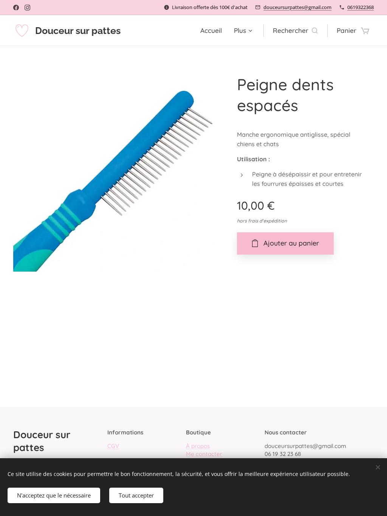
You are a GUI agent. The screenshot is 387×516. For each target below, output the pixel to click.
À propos (198, 446)
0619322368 (360, 7)
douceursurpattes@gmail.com (297, 7)
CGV (113, 446)
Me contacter (204, 453)
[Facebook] (16, 7)
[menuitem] (213, 30)
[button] (295, 30)
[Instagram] (27, 7)
